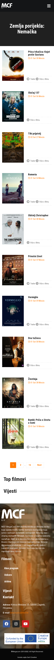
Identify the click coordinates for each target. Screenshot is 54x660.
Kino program (11, 568)
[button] (49, 5)
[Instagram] (16, 623)
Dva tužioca (34, 338)
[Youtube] (25, 623)
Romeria (32, 174)
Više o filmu (44, 79)
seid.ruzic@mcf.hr (19, 612)
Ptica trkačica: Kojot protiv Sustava (39, 53)
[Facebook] (6, 623)
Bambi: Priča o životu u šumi (39, 421)
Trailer (32, 79)
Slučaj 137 (33, 92)
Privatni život (35, 256)
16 (30, 465)
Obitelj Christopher (38, 215)
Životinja (32, 378)
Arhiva (7, 581)
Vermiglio (33, 297)
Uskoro (8, 574)
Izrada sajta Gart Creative (27, 657)
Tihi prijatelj (34, 133)
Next (39, 465)
